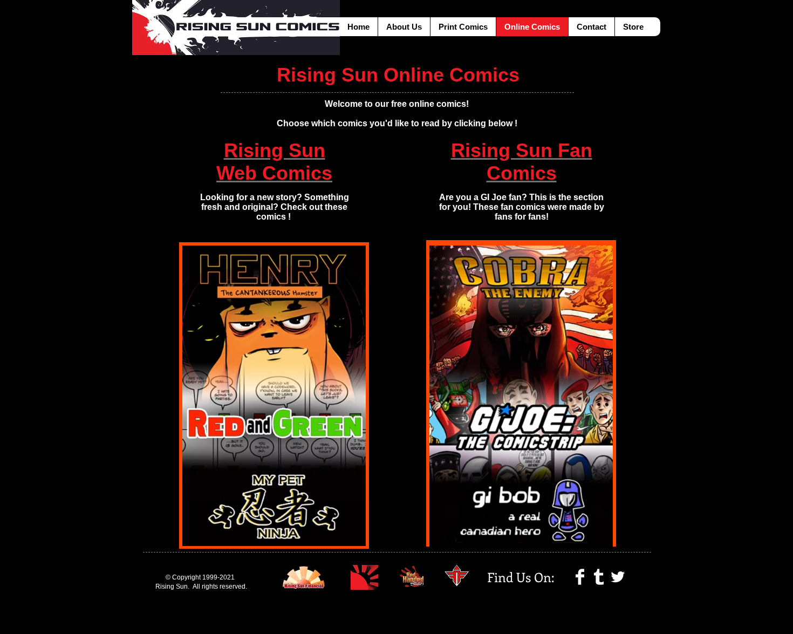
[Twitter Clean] (618, 577)
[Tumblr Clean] (599, 577)
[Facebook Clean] (580, 577)
